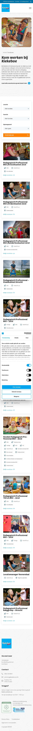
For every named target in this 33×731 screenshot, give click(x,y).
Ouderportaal (25, 1)
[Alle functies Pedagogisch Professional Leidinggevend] (16, 119)
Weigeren (16, 396)
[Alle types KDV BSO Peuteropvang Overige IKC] (16, 128)
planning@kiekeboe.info (11, 677)
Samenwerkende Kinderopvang (22, 705)
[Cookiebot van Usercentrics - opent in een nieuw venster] (24, 333)
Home (4, 52)
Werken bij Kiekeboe (8, 1)
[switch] (29, 370)
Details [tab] (17, 337)
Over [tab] (27, 337)
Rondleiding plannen (8, 662)
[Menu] (29, 8)
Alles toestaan (17, 387)
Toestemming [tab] (6, 337)
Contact (17, 1)
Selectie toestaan (16, 391)
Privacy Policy (5, 719)
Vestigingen (5, 660)
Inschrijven (5, 664)
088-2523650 (8, 674)
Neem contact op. (7, 692)
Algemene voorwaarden (9, 723)
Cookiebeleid (16, 719)
